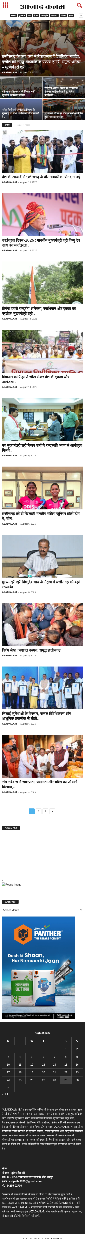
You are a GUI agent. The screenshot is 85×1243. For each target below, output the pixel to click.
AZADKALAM (9, 72)
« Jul (5, 1094)
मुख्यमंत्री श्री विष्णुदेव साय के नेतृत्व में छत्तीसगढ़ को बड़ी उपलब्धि (41, 584)
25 (20, 1080)
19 (31, 1072)
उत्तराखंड (54, 15)
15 (65, 1064)
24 (8, 1080)
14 (54, 1064)
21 (54, 1072)
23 (77, 1072)
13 (43, 1064)
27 (43, 1080)
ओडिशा (63, 15)
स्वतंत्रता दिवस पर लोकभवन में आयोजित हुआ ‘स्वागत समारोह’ (64, 115)
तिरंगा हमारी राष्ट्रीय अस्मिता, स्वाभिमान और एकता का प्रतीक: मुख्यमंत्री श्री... (39, 311)
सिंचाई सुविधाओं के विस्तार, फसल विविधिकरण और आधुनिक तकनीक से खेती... (36, 716)
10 (8, 1064)
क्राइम (71, 15)
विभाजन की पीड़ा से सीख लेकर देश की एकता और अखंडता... (35, 379)
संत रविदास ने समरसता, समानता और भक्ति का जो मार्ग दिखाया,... (39, 784)
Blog (13, 15)
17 (8, 1072)
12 (31, 1064)
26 (31, 1080)
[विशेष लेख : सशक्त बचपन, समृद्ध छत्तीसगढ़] (42, 624)
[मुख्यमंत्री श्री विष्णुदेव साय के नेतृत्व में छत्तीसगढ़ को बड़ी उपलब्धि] (42, 556)
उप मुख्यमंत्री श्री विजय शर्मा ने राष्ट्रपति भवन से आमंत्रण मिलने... (42, 448)
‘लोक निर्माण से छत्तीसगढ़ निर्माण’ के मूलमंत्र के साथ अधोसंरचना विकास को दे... (20, 113)
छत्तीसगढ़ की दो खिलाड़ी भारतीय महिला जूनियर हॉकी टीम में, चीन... (41, 516)
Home (18, 124)
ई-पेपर (36, 15)
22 (65, 1072)
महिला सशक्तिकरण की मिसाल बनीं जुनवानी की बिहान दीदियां (18, 93)
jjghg (22, 15)
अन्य (29, 15)
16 (77, 1064)
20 (43, 1072)
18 (20, 1072)
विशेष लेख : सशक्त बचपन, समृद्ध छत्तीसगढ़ (31, 650)
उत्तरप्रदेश (44, 15)
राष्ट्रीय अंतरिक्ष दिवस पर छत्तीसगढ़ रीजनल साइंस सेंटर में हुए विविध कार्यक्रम (61, 91)
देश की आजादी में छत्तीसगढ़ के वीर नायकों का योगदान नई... (42, 176)
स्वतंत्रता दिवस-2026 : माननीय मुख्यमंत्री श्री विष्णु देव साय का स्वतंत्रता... (41, 242)
